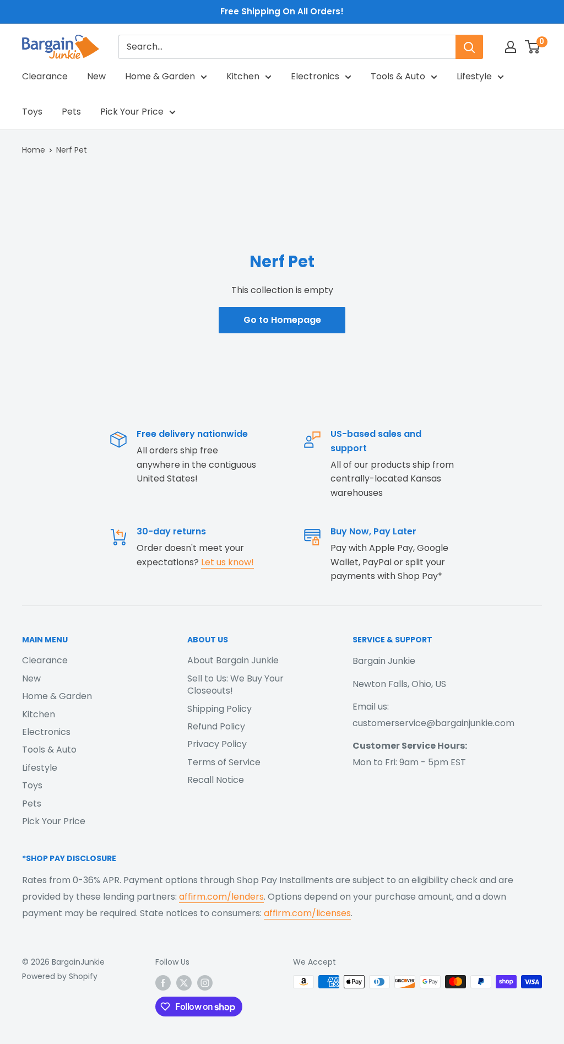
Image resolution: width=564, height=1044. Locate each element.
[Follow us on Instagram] (205, 983)
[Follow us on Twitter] (184, 983)
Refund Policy (216, 726)
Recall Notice (215, 779)
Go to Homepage (282, 319)
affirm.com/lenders (221, 896)
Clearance (45, 76)
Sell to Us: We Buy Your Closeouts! (235, 684)
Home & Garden (160, 76)
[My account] (510, 47)
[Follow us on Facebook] (163, 983)
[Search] (469, 47)
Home (33, 149)
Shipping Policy (219, 708)
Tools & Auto (398, 76)
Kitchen (242, 76)
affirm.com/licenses (307, 913)
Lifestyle (474, 76)
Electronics (315, 76)
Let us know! (227, 562)
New (96, 76)
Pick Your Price (132, 111)
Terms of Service (224, 762)
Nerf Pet (71, 149)
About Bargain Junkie (233, 660)
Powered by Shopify (59, 976)
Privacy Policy (217, 744)
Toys (32, 111)
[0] (533, 46)
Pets (71, 111)
